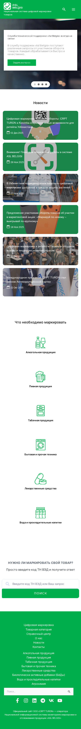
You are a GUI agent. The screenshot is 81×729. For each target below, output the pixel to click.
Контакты (39, 646)
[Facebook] (17, 700)
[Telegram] (43, 700)
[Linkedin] (34, 700)
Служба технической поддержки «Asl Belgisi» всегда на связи (40, 37)
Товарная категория (39, 629)
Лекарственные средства (38, 670)
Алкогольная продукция (38, 653)
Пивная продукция (39, 657)
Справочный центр (38, 633)
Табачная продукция (38, 661)
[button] (64, 9)
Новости (40, 103)
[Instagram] (26, 700)
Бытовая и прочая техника (38, 666)
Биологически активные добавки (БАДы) (38, 674)
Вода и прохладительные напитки (38, 679)
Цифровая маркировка (39, 624)
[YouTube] (60, 700)
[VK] (51, 700)
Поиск (40, 593)
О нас (38, 638)
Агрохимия (39, 683)
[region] (40, 54)
